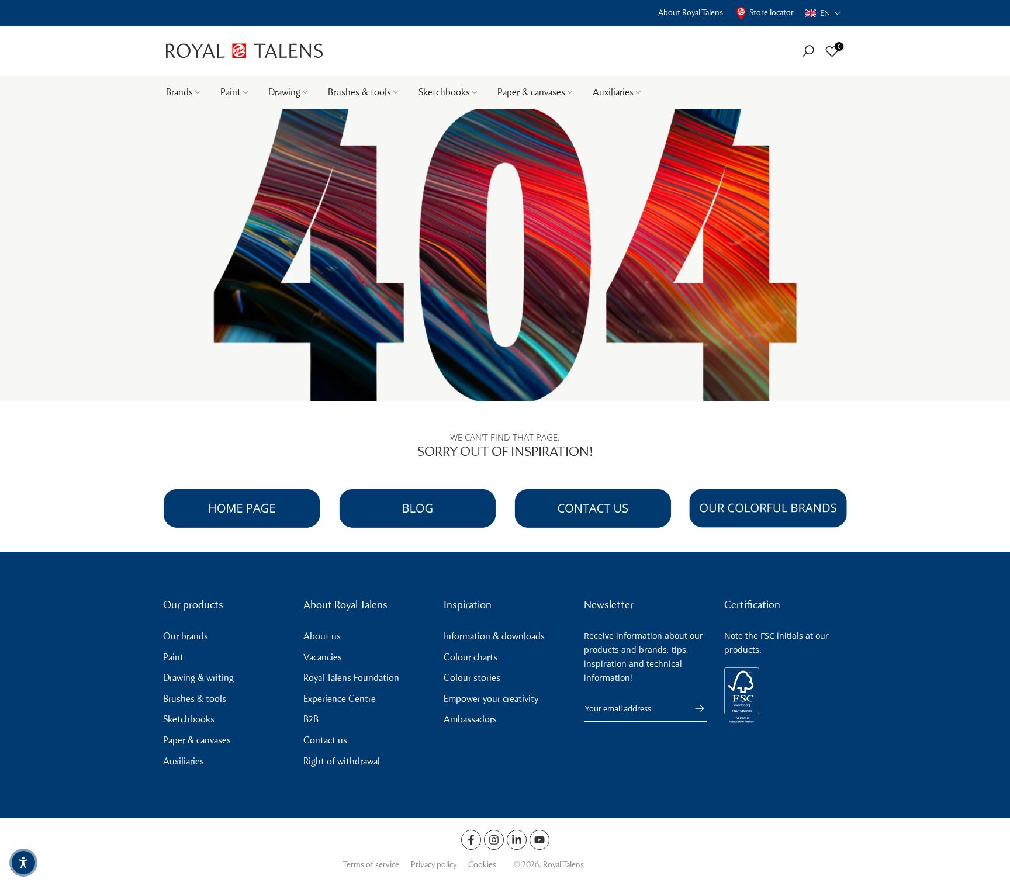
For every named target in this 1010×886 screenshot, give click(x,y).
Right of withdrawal (341, 761)
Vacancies (322, 657)
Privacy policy (433, 865)
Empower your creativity (491, 698)
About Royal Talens (690, 13)
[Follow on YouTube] (539, 840)
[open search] (808, 51)
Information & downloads (494, 636)
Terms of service (371, 865)
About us (322, 636)
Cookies (482, 865)
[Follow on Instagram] (494, 840)
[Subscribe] (693, 708)
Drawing (284, 92)
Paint (230, 92)
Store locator (771, 13)
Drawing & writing (198, 677)
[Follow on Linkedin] (517, 840)
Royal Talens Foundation (351, 677)
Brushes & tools (359, 92)
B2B (311, 719)
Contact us (325, 740)
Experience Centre (339, 698)
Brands (179, 92)
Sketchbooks (444, 92)
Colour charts (470, 657)
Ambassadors (470, 719)
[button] (823, 13)
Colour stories (472, 677)
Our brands (185, 636)
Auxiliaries (613, 92)
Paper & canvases (531, 92)
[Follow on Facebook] (471, 840)
